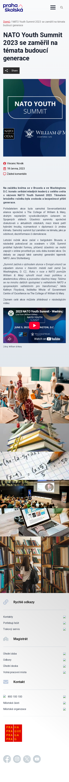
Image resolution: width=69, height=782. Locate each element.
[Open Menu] (53, 7)
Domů (6, 21)
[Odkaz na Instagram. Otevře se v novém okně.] (17, 759)
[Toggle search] (61, 7)
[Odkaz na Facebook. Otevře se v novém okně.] (7, 759)
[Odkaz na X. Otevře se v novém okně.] (27, 759)
